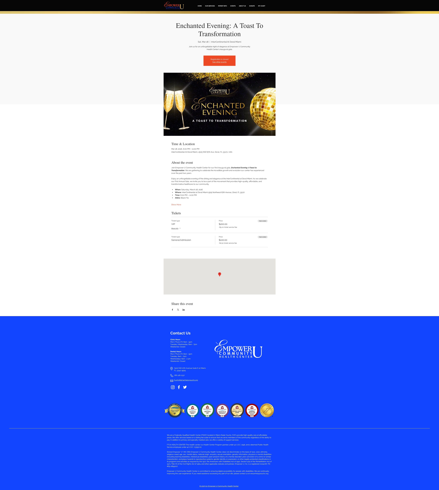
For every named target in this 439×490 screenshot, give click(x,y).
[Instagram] (172, 387)
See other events (219, 62)
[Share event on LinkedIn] (184, 310)
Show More (176, 204)
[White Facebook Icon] (178, 387)
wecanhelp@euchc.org (259, 474)
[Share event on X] (178, 310)
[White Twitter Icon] (184, 387)
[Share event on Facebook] (172, 310)
